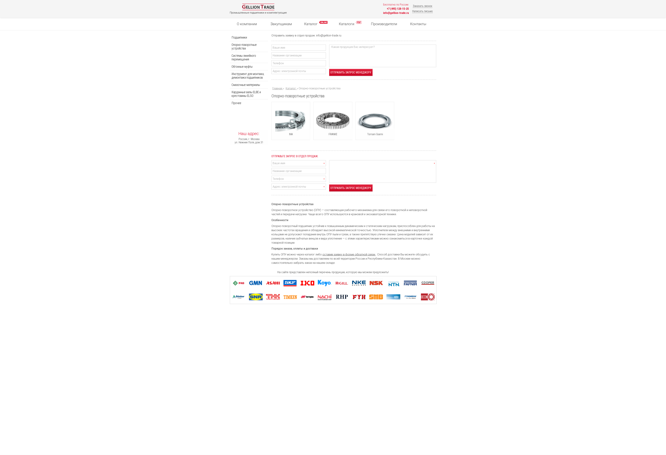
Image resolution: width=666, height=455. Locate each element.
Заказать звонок (422, 6)
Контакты (418, 24)
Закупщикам (281, 24)
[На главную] (258, 9)
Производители (384, 24)
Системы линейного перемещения (244, 57)
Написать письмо (422, 11)
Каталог (311, 24)
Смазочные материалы (246, 85)
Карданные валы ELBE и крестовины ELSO (246, 94)
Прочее (236, 103)
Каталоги (347, 24)
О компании (247, 24)
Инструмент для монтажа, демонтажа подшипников (248, 75)
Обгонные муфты (242, 66)
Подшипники (239, 37)
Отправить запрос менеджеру (350, 72)
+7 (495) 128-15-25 (398, 8)
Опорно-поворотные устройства (244, 46)
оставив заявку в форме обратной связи (349, 254)
